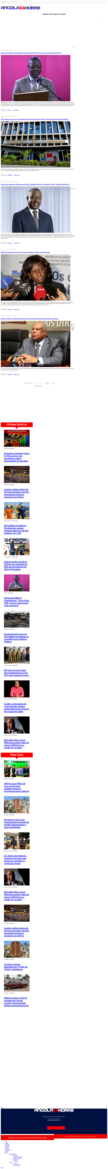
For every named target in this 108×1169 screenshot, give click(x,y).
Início (6, 1141)
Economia (7, 1146)
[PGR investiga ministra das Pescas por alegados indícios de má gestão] (35, 277)
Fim (53, 383)
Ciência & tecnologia (18, 1157)
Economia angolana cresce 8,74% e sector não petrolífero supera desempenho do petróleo (16, 457)
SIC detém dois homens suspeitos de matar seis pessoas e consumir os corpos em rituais (15, 859)
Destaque (10, 243)
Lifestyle (16, 1159)
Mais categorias (13, 1154)
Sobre (10, 1162)
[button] (2, 1167)
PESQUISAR (16, 1163)
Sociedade (10, 175)
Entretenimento (17, 1158)
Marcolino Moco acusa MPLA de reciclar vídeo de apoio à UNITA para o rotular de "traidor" (16, 744)
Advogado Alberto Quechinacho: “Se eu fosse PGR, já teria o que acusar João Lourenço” (16, 602)
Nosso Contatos (17, 1165)
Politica (9, 110)
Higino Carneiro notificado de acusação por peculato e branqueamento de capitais (30, 318)
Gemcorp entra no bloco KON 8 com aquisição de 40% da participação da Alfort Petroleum (15, 565)
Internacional (8, 1150)
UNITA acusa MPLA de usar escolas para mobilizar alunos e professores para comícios (16, 787)
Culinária (16, 1161)
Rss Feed (25, 1138)
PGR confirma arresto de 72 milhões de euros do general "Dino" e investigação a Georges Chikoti (34, 119)
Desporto (7, 1148)
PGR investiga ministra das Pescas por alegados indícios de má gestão (25, 252)
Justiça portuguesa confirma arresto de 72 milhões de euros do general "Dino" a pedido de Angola (35, 184)
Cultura (7, 1151)
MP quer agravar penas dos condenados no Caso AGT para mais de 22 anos (16, 672)
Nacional (16, 1155)
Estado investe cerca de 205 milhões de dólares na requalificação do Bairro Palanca (16, 638)
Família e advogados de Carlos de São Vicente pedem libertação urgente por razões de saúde (16, 708)
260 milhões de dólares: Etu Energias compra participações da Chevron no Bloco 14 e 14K (16, 529)
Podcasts (31, 1138)
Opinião (7, 1147)
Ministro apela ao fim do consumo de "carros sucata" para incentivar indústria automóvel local (16, 1002)
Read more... (16, 110)
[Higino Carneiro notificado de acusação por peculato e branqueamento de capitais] (35, 343)
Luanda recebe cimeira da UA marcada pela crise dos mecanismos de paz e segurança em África (16, 493)
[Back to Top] (2, 1108)
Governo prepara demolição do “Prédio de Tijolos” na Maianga (16, 967)
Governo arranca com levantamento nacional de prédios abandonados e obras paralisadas (16, 823)
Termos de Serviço (14, 1138)
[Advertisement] (54, 39)
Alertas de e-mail (41, 1138)
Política (6, 1143)
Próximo (47, 383)
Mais (6, 1152)
